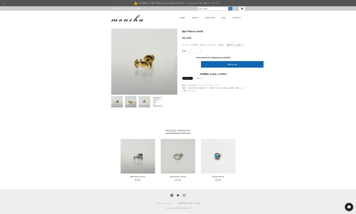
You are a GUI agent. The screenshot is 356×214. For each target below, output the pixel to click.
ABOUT (195, 18)
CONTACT (237, 18)
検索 (230, 8)
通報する (200, 78)
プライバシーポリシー (165, 203)
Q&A (223, 18)
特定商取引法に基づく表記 (189, 203)
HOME (182, 18)
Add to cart (232, 64)
